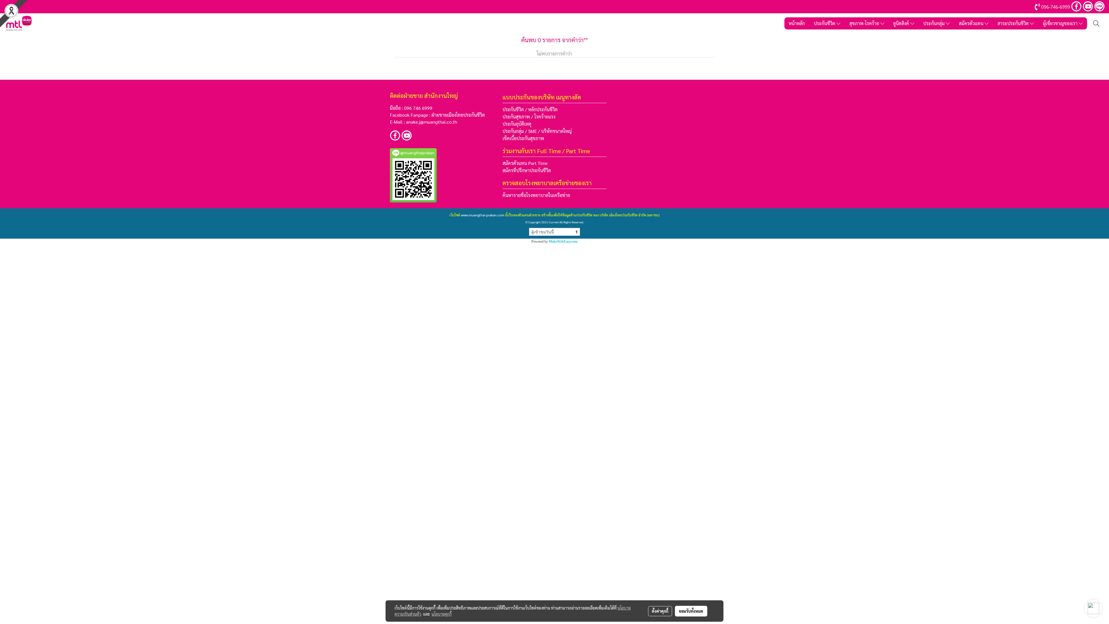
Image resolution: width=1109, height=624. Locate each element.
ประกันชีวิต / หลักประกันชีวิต (530, 109)
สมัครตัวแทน (972, 23)
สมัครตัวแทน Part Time (525, 163)
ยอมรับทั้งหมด (691, 611)
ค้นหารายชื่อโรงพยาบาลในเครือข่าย (536, 195)
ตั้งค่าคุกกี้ (660, 611)
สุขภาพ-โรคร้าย (864, 23)
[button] (1096, 23)
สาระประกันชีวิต (1014, 23)
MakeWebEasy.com (563, 241)
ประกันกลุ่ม (934, 23)
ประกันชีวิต (825, 23)
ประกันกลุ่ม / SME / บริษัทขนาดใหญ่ (537, 131)
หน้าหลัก (797, 23)
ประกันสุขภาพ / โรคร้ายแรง (529, 117)
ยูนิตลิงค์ (901, 23)
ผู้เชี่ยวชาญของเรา (1061, 23)
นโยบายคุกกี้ (441, 613)
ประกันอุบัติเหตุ (517, 124)
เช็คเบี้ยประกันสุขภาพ (523, 138)
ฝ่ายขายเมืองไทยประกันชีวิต (458, 115)
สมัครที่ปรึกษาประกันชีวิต (527, 170)
